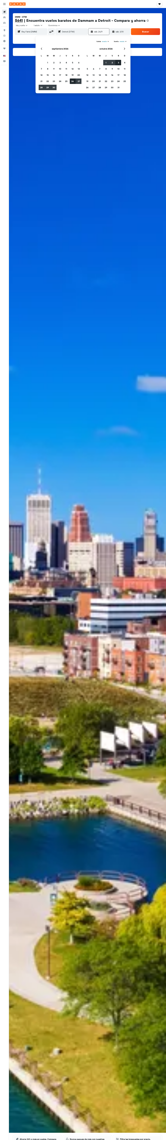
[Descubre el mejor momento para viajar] (4, 41)
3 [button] (60, 62)
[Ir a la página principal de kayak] (17, 4)
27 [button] (79, 81)
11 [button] (66, 68)
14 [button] (41, 75)
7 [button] (41, 68)
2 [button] (53, 62)
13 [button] (79, 68)
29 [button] (47, 87)
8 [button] (47, 68)
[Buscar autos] (4, 22)
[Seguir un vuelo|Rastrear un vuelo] (4, 35)
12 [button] (73, 68)
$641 (19, 20)
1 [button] (47, 62)
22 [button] (47, 81)
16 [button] (54, 75)
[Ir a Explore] (4, 30)
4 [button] (66, 62)
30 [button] (54, 87)
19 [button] (73, 75)
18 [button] (66, 75)
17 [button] (60, 75)
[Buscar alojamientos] (4, 17)
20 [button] (78, 75)
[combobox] (22, 25)
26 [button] (72, 81)
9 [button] (53, 68)
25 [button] (66, 81)
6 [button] (78, 62)
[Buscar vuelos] (4, 12)
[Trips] (4, 48)
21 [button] (41, 81)
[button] (4, 4)
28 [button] (41, 87)
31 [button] (118, 87)
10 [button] (60, 68)
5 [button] (72, 62)
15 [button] (48, 75)
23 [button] (54, 81)
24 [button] (60, 81)
